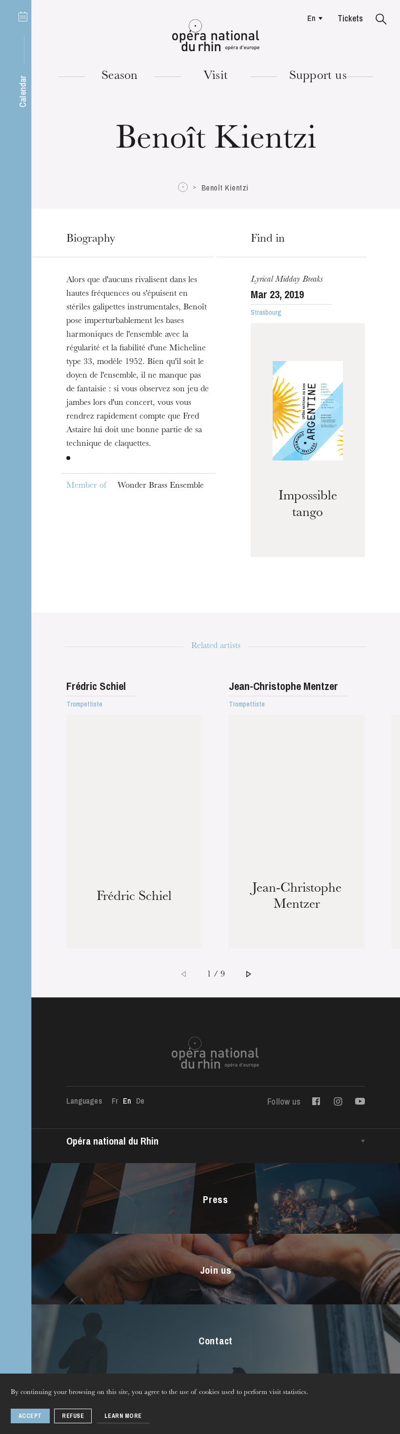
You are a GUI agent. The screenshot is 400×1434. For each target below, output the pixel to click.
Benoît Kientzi (225, 187)
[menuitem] (312, 18)
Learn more (123, 1416)
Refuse (73, 1416)
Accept (30, 1416)
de (140, 1100)
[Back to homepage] (216, 35)
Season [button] (119, 76)
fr (115, 1100)
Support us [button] (318, 76)
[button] (381, 19)
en (311, 18)
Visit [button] (215, 76)
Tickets (350, 18)
